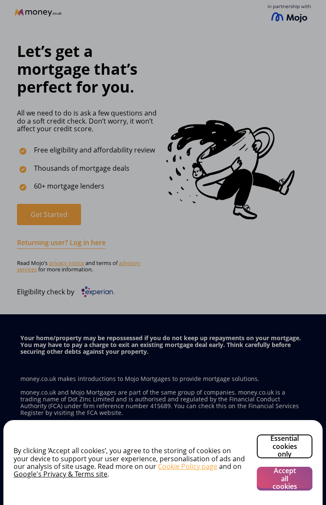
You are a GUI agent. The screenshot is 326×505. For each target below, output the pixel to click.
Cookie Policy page (187, 466)
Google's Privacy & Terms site (60, 474)
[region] (163, 462)
